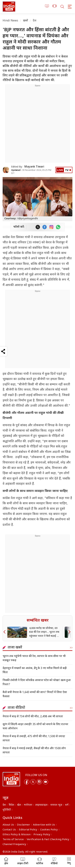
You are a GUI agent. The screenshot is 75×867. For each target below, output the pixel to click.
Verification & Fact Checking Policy (48, 839)
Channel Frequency (14, 844)
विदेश (11, 805)
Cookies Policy (49, 829)
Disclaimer (23, 825)
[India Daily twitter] (38, 227)
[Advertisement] (37, 124)
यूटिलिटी (7, 810)
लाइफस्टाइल (41, 805)
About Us (8, 825)
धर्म (66, 805)
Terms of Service (13, 839)
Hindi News (10, 21)
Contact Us (9, 829)
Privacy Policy (41, 834)
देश (34, 21)
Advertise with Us (44, 825)
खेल (19, 805)
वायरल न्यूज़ (56, 805)
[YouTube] (45, 781)
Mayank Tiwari (34, 167)
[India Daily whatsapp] (58, 227)
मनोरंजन (28, 805)
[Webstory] (54, 6)
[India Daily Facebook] (44, 227)
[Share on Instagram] (51, 227)
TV (67, 170)
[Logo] (11, 779)
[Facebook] (26, 781)
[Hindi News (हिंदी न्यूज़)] (9, 6)
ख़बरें (25, 21)
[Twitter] (33, 781)
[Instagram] (39, 781)
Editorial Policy (28, 829)
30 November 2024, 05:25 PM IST (31, 172)
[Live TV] (47, 7)
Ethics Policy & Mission (17, 834)
